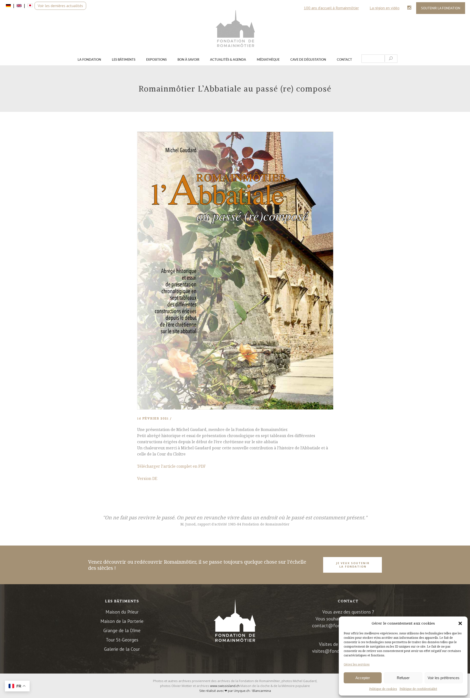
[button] (460, 623)
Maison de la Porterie (121, 621)
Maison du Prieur (122, 612)
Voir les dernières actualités (60, 5)
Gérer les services (357, 664)
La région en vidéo (385, 7)
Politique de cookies (383, 689)
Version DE (147, 478)
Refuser (403, 678)
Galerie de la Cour (122, 649)
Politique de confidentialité (418, 689)
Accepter (362, 678)
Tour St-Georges (122, 640)
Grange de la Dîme (122, 630)
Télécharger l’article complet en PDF (171, 466)
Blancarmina (261, 690)
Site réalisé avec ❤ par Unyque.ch (224, 690)
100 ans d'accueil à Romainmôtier (331, 7)
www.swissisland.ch (225, 686)
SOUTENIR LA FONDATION (440, 8)
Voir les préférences (443, 678)
